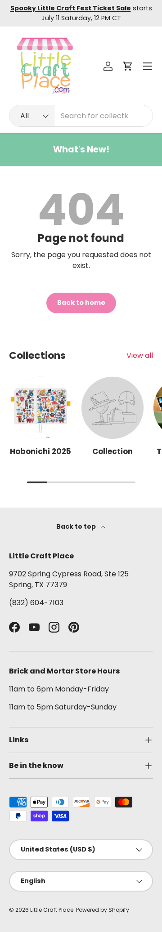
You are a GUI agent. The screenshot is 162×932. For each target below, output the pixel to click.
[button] (128, 66)
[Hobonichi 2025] (40, 408)
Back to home (81, 302)
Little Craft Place (51, 910)
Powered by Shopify (102, 910)
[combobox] (81, 115)
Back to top (76, 526)
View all (139, 355)
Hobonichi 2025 (40, 451)
